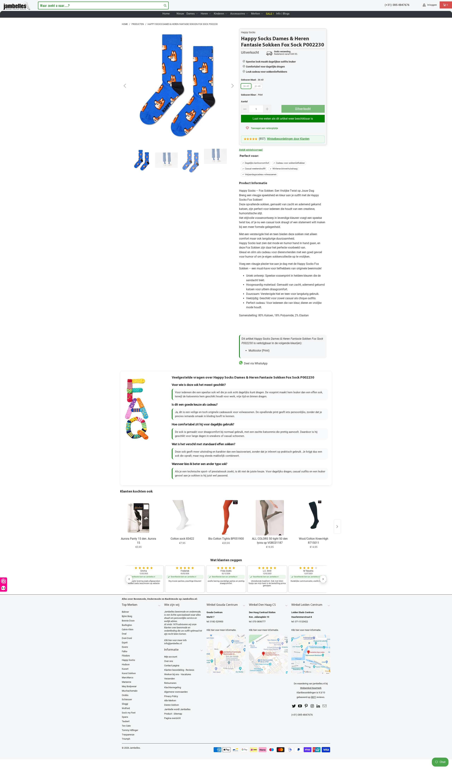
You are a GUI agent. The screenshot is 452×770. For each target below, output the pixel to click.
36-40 (246, 86)
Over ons (168, 661)
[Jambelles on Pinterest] (306, 706)
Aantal (244, 101)
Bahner (125, 611)
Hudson (126, 664)
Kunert (125, 669)
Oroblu (125, 695)
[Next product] (337, 527)
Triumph (126, 738)
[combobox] (103, 5)
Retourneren (170, 683)
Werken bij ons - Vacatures (177, 674)
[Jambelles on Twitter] (294, 706)
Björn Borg (127, 616)
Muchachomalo (129, 690)
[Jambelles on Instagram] (312, 706)
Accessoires (238, 13)
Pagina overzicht (172, 718)
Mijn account (170, 656)
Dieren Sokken (171, 705)
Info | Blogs (283, 13)
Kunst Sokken (129, 673)
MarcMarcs (127, 677)
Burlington (127, 625)
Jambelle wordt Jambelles (177, 709)
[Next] (232, 85)
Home (166, 13)
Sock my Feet (128, 712)
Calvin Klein (127, 629)
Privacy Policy (171, 696)
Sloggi (125, 704)
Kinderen (219, 13)
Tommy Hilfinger (130, 730)
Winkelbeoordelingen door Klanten (288, 138)
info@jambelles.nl (173, 643)
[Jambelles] (17, 4)
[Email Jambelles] (324, 706)
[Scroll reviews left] (129, 579)
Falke (124, 651)
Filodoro (126, 655)
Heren (205, 13)
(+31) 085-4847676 (397, 5)
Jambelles (135, 748)
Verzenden (169, 678)
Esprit (124, 642)
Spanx (125, 717)
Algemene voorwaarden (176, 692)
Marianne (126, 682)
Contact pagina (171, 665)
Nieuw (180, 13)
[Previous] (125, 85)
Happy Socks (248, 32)
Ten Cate (126, 725)
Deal (124, 633)
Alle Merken (170, 700)
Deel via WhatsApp (255, 363)
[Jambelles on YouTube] (300, 706)
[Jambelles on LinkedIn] (318, 706)
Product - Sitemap (173, 713)
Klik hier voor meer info (175, 640)
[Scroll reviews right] (323, 579)
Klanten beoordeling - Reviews (179, 670)
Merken (256, 13)
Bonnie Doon (128, 620)
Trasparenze (128, 734)
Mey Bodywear (129, 686)
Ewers (125, 647)
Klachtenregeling (172, 687)
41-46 (257, 86)
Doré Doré (127, 638)
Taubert (125, 721)
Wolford (126, 708)
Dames (190, 13)
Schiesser (127, 699)
